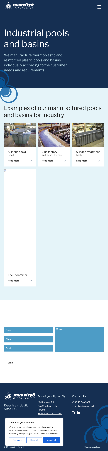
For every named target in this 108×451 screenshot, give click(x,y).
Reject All (34, 440)
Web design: (89, 447)
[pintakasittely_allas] (88, 135)
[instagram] (73, 412)
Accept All (51, 440)
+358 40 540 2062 (81, 402)
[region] (34, 432)
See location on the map (50, 413)
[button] (20, 161)
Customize (17, 440)
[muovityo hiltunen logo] (19, 2)
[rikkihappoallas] (20, 135)
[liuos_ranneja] (54, 135)
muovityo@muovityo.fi (83, 406)
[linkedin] (78, 412)
